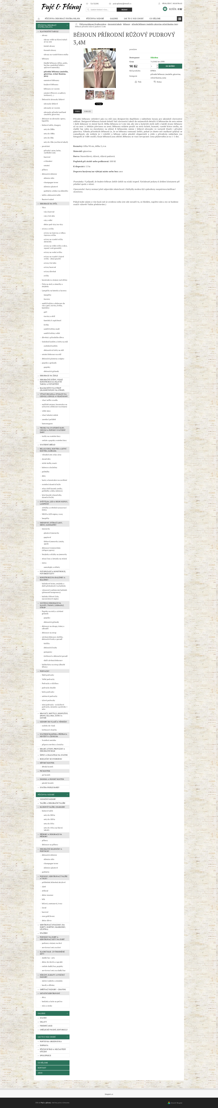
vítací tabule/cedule (50, 415)
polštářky (45, 471)
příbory (45, 169)
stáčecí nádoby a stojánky (52, 981)
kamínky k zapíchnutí (52, 320)
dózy (44, 997)
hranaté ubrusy (50, 50)
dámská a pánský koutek (52, 779)
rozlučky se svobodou (51, 759)
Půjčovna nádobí (95, 18)
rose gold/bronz (48, 916)
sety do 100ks (49, 133)
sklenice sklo (49, 178)
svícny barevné (50, 267)
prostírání (46, 146)
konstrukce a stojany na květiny (54, 280)
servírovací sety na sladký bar (54, 970)
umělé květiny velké (52, 333)
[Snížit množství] (157, 67)
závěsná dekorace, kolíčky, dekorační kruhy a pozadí (52, 638)
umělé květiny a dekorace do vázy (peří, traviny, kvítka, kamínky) (53, 305)
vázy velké (48, 220)
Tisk (139, 82)
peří (45, 312)
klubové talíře (47, 811)
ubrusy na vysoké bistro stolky (56, 54)
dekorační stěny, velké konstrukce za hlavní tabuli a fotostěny (51, 381)
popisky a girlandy (49, 363)
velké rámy (46, 411)
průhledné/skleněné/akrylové (54, 882)
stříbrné (45, 891)
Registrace (177, 3)
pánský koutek (47, 783)
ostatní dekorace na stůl (51, 354)
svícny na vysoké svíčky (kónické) (53, 240)
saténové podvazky (49, 696)
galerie (114, 18)
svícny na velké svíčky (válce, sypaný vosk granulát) (55, 247)
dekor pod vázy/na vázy (53, 224)
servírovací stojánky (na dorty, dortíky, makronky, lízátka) (53, 927)
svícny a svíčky (48, 228)
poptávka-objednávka (51, 1041)
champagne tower (51, 182)
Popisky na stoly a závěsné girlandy (52, 612)
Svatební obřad (47, 444)
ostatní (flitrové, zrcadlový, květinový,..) (55, 94)
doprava (44, 1045)
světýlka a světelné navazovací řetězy (54, 508)
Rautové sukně (48, 199)
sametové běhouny (51, 80)
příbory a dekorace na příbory (51, 835)
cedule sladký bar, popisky (52, 966)
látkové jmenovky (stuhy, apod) (54, 542)
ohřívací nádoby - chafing (53, 989)
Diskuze (87, 111)
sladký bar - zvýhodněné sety (52, 952)
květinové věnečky (49, 730)
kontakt (42, 1068)
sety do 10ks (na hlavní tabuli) (56, 142)
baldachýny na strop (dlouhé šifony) (53, 665)
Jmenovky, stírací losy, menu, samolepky (51, 523)
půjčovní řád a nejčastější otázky (53, 1050)
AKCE (40, 1073)
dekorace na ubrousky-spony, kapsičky (54, 119)
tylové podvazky (48, 700)
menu (44, 563)
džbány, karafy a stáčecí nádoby (52, 976)
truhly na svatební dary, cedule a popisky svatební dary (52, 430)
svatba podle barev (50, 787)
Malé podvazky (48, 675)
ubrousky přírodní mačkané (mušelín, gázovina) (55, 113)
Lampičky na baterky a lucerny (54, 290)
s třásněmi (48, 161)
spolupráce (45, 1055)
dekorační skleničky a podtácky (51, 850)
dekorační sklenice (49, 174)
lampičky (47, 295)
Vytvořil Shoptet (176, 1103)
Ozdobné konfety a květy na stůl (55, 341)
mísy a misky (47, 1006)
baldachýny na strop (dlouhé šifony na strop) (52, 389)
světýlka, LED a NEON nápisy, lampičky (54, 502)
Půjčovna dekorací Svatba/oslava (62, 18)
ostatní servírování (50, 993)
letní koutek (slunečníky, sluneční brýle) (52, 496)
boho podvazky (48, 692)
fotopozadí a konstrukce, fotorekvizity (53, 572)
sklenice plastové (51, 186)
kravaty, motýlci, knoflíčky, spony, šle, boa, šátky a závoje (54, 715)
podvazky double (49, 687)
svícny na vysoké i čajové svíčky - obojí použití (54, 257)
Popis (77, 111)
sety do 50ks (49, 138)
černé (44, 907)
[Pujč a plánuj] (60, 7)
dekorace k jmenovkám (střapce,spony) (51, 549)
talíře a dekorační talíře (51, 195)
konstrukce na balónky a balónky (52, 578)
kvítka (46, 324)
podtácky (45, 872)
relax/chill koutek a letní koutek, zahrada (53, 449)
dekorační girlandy (51, 371)
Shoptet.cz (109, 1094)
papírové (47, 537)
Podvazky (44, 671)
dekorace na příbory (50, 844)
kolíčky (47, 643)
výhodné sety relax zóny (51, 454)
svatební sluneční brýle (51, 484)
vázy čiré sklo (49, 216)
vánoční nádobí (48, 799)
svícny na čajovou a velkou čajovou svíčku (54, 234)
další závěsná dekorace (53, 660)
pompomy (48, 652)
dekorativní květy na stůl (54, 350)
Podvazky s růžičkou (50, 683)
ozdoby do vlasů (48, 725)
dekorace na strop (49, 632)
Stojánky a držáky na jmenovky (54, 554)
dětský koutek (47, 763)
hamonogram (47, 423)
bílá (43, 899)
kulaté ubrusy (49, 46)
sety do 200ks (49, 129)
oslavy (43, 1022)
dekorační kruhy (50, 647)
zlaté (44, 886)
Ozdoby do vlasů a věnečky (53, 721)
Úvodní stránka (39, 18)
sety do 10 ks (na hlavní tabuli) (53, 829)
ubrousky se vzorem (52, 108)
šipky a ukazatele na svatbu (54, 755)
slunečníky (46, 459)
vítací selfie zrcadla (50, 400)
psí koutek (45, 771)
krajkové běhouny (51, 84)
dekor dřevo (47, 920)
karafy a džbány (48, 985)
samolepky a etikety (52, 567)
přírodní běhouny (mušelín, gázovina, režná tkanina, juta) (56, 73)
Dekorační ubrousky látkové (53, 99)
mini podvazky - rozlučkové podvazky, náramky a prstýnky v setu (54, 706)
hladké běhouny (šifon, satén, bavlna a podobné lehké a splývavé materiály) (56, 65)
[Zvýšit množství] (157, 65)
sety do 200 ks (49, 815)
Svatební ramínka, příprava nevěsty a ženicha (53, 735)
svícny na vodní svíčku (53, 252)
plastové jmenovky (51, 533)
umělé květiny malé (52, 329)
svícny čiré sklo (50, 263)
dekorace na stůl (48, 203)
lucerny (47, 299)
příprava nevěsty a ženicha (52, 744)
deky (44, 476)
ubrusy (44, 35)
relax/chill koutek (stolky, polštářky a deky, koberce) (52, 489)
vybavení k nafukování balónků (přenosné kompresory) (54, 591)
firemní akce (46, 1026)
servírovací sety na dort (51, 947)
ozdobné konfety (51, 346)
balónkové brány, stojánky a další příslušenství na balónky (54, 584)
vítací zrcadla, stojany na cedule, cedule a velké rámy (54, 395)
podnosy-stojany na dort (52, 943)
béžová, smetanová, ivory (52, 903)
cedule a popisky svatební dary (54, 440)
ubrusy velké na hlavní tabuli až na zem (55, 40)
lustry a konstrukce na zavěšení (54, 480)
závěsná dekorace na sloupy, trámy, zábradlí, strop (52, 605)
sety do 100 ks (49, 819)
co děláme (155, 18)
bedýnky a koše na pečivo (52, 1001)
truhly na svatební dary (51, 436)
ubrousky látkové (51, 103)
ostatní (47, 165)
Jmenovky (46, 529)
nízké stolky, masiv (49, 463)
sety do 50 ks (49, 823)
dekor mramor (47, 895)
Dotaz (159, 82)
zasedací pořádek (49, 419)
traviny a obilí (49, 316)
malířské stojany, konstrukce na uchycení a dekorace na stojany (54, 405)
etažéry (44, 933)
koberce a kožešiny (49, 467)
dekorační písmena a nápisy (53, 358)
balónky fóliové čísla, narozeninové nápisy (50, 597)
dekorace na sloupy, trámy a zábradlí (53, 627)
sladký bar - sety (48, 958)
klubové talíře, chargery (51, 125)
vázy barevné (49, 212)
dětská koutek (47, 766)
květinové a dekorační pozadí (56, 656)
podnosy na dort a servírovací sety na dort (52, 938)
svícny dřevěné (50, 271)
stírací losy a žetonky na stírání (54, 558)
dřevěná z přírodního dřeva (53, 337)
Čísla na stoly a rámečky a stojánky (52, 285)
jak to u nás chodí (133, 18)
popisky (47, 367)
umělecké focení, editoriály (54, 1029)
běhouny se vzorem (52, 89)
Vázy (44, 207)
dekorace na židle (49, 375)
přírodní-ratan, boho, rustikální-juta (52, 151)
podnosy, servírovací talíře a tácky (53, 877)
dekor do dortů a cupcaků (52, 962)
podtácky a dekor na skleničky (56, 191)
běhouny (45, 58)
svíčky (46, 275)
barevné (47, 157)
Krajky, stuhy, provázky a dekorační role (52, 750)
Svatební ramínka (49, 740)
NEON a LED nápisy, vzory (52, 514)
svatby (43, 1018)
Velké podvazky (48, 679)
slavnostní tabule (49, 31)
